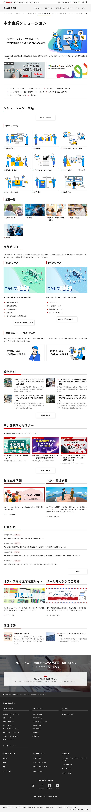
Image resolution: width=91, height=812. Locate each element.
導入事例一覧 (45, 415)
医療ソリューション (20, 13)
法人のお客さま (10, 8)
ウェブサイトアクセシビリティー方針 (65, 807)
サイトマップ (16, 807)
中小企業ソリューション (44, 13)
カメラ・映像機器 (37, 714)
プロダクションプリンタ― (39, 721)
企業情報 (75, 2)
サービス (5, 762)
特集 (4, 767)
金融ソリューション (8, 718)
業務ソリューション (8, 740)
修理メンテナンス (37, 771)
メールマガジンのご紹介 (18, 95)
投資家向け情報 (66, 773)
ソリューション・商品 (17, 88)
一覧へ (78, 571)
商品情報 (5, 758)
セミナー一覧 (45, 470)
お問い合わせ (6, 807)
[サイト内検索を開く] (83, 2)
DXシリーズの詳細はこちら (67, 319)
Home (5, 694)
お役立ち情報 (14, 92)
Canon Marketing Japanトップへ (45, 796)
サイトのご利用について (28, 807)
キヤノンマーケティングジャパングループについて (74, 759)
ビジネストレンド (68, 8)
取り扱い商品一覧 (45, 117)
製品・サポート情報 (63, 2)
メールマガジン (54, 615)
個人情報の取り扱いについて (45, 807)
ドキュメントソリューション (59, 13)
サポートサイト (38, 753)
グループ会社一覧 (67, 764)
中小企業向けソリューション (11, 714)
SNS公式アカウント (45, 780)
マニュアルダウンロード (39, 762)
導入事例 (58, 8)
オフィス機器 (36, 729)
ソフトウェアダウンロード (39, 767)
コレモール (10, 615)
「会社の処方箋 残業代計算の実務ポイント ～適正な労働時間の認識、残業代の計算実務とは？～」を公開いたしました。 (42, 555)
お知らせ (41, 92)
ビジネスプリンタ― (38, 718)
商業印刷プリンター (38, 725)
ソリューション (37, 8)
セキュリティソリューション (75, 13)
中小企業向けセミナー (64, 88)
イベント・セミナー (81, 8)
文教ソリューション (31, 13)
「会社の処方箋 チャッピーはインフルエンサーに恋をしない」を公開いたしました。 (31, 564)
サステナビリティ (67, 769)
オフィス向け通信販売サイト (58, 92)
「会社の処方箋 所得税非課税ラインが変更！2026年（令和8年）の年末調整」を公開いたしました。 (36, 547)
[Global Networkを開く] (86, 2)
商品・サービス (48, 8)
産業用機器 (35, 736)
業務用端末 (35, 732)
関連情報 (33, 95)
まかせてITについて (35, 88)
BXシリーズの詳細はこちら (24, 322)
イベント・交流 (7, 771)
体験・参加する (29, 92)
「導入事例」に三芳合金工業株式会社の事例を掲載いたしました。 (25, 538)
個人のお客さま (9, 753)
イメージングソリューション (11, 729)
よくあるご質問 (36, 758)
